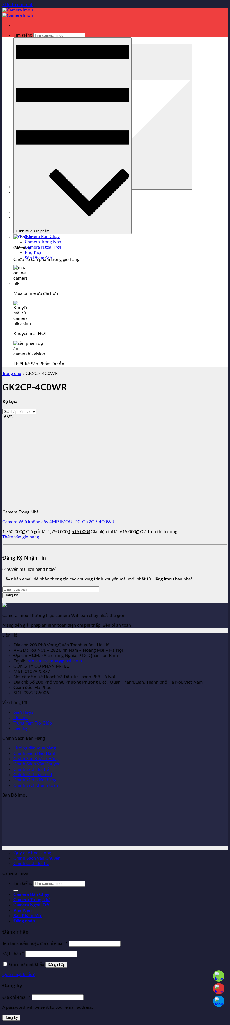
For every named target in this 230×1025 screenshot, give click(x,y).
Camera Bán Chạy (42, 236)
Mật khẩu (13, 954)
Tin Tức (20, 718)
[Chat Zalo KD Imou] (218, 1001)
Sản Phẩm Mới (39, 258)
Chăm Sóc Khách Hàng (36, 758)
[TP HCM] (218, 988)
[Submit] (15, 890)
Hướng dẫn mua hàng (34, 748)
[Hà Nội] (218, 976)
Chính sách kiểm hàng (34, 780)
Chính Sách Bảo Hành (34, 753)
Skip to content (17, 5)
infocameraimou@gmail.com (54, 661)
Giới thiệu (23, 712)
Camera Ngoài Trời (43, 247)
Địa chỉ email (16, 997)
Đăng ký (11, 1017)
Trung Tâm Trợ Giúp (32, 723)
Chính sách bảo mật (32, 774)
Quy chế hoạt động (32, 853)
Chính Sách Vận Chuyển (37, 764)
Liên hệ (20, 728)
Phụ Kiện (34, 252)
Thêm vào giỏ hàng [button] (20, 537)
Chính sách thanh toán (35, 785)
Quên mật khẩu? (18, 974)
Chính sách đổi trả (31, 769)
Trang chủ (11, 373)
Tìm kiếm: (22, 35)
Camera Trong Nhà (43, 242)
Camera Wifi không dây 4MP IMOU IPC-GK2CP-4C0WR (58, 522)
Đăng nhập (56, 964)
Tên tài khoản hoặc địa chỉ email (35, 943)
